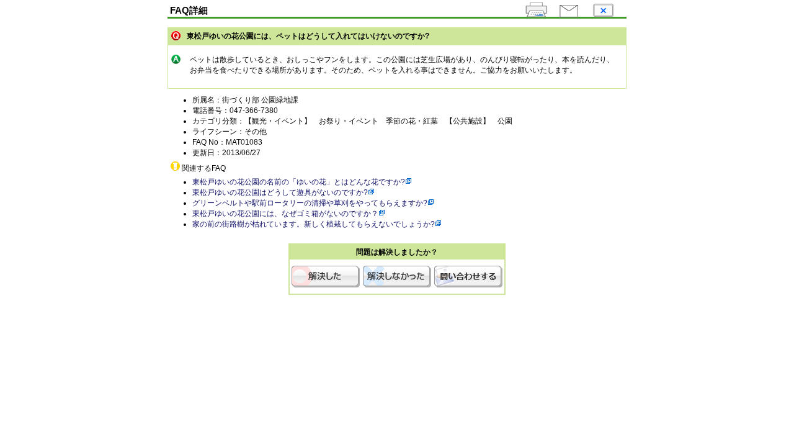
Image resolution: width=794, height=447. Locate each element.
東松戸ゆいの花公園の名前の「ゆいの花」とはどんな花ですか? (298, 182)
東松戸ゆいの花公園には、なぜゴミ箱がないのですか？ (285, 213)
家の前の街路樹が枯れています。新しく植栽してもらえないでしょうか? (313, 224)
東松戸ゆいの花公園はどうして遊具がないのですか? (280, 192)
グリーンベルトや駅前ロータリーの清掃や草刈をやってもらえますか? (309, 203)
